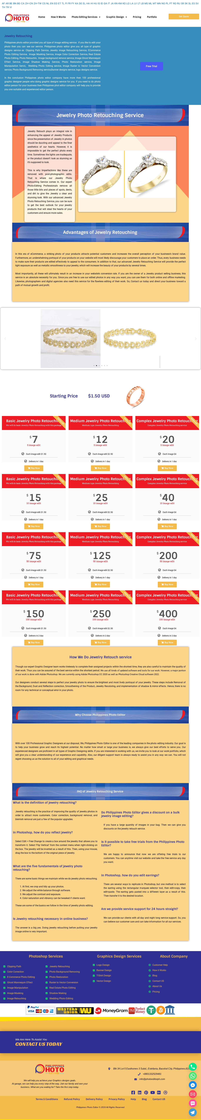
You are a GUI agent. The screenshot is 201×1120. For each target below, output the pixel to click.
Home (41, 17)
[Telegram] (193, 1112)
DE (80, 3)
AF (3, 3)
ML (150, 3)
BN (14, 3)
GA (105, 3)
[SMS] (193, 1103)
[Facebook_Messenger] (193, 1085)
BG (18, 3)
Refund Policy (72, 1099)
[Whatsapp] (193, 1076)
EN (51, 3)
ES (193, 3)
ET (59, 3)
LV (135, 3)
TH (3, 7)
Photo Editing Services (84, 17)
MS (146, 3)
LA (131, 3)
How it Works (58, 17)
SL (189, 3)
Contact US (159, 1099)
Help (133, 1099)
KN (116, 3)
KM (120, 3)
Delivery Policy (94, 1099)
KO (124, 3)
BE (10, 3)
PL (167, 3)
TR (7, 7)
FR (69, 3)
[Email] (193, 1094)
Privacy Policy (117, 1099)
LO (127, 3)
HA (88, 3)
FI (66, 3)
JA (112, 3)
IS (99, 3)
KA (76, 3)
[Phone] (193, 1067)
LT (139, 3)
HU (95, 3)
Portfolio (152, 17)
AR (7, 3)
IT (109, 3)
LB (142, 3)
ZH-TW (37, 3)
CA (22, 3)
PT (170, 3)
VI (11, 7)
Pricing (137, 17)
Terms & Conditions (47, 1099)
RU (178, 3)
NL (47, 3)
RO (174, 3)
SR (182, 3)
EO (55, 3)
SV (197, 3)
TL (63, 3)
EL (84, 3)
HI (91, 3)
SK (186, 3)
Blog (144, 1099)
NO (163, 3)
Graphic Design (115, 17)
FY (72, 3)
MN (159, 3)
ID (102, 3)
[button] (5, 338)
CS (43, 3)
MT (154, 3)
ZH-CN (29, 3)
